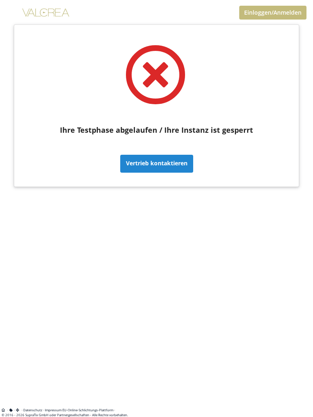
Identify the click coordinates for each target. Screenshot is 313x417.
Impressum (53, 410)
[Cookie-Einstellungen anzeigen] (11, 410)
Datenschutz (32, 410)
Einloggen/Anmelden (273, 12)
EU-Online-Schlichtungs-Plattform (87, 410)
